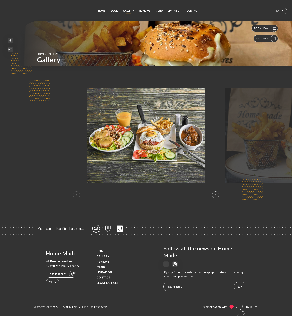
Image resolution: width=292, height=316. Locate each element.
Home (102, 10)
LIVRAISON (174, 10)
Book (114, 10)
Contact (193, 10)
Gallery (128, 10)
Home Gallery (47, 53)
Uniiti (254, 307)
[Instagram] (10, 49)
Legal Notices (108, 282)
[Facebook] (10, 40)
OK (240, 287)
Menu (159, 10)
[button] (215, 194)
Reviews (144, 10)
